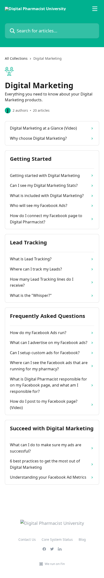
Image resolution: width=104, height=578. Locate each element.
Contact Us (27, 539)
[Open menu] (94, 9)
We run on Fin (55, 564)
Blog (82, 539)
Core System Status (57, 539)
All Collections (16, 58)
